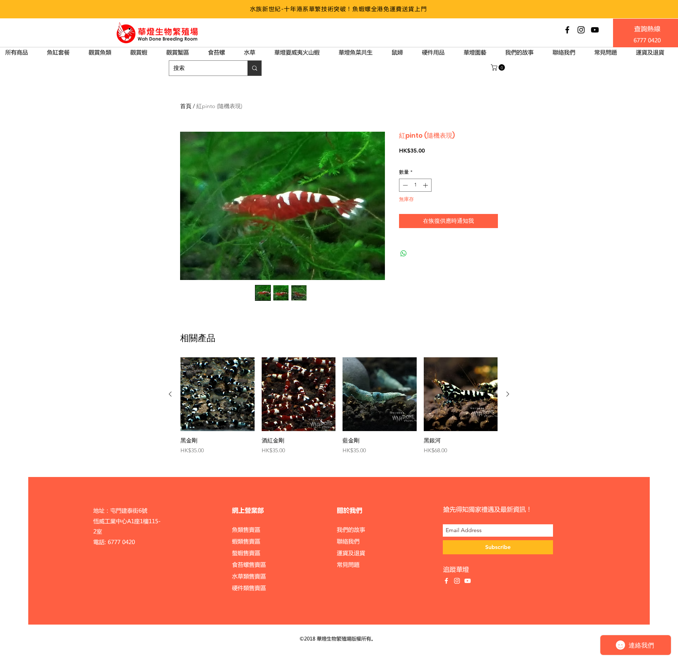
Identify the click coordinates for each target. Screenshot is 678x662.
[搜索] (254, 68)
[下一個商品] (508, 394)
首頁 (185, 106)
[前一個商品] (170, 394)
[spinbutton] (415, 185)
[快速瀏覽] (217, 394)
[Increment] (426, 185)
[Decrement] (404, 185)
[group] (339, 406)
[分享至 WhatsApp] (403, 253)
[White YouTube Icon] (467, 581)
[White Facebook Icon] (446, 581)
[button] (498, 67)
